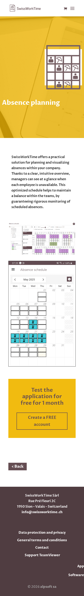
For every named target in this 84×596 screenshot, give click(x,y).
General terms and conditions (42, 540)
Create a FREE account (42, 421)
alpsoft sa (48, 587)
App (80, 566)
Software (76, 575)
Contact (42, 547)
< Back (17, 466)
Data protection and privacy (42, 532)
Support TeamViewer (42, 555)
